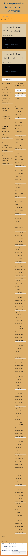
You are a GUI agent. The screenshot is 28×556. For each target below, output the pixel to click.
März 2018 (17, 388)
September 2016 (19, 439)
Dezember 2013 (19, 523)
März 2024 (17, 190)
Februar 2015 (18, 487)
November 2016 (19, 433)
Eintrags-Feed (5, 541)
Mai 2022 (17, 252)
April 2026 (17, 120)
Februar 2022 (18, 261)
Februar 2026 (18, 125)
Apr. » (20, 102)
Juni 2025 (17, 148)
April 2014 (17, 512)
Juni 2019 (17, 351)
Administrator (7, 39)
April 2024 (17, 187)
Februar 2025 (18, 159)
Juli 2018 (17, 379)
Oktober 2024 (18, 170)
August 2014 (18, 501)
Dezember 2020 (19, 300)
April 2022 (17, 255)
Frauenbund (5, 134)
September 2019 (19, 343)
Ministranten (5, 150)
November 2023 (19, 201)
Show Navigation (22, 13)
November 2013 (19, 526)
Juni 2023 (17, 216)
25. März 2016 (8, 42)
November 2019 (19, 337)
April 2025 (17, 153)
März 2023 (17, 224)
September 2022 (19, 241)
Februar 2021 (18, 295)
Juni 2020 (17, 317)
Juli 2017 (17, 410)
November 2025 (19, 134)
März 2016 (17, 456)
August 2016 (18, 441)
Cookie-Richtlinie (15, 550)
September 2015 (19, 473)
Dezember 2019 (19, 334)
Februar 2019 (18, 360)
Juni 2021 (17, 283)
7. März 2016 (7, 68)
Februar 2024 (18, 193)
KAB (3, 140)
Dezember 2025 (19, 131)
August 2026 (18, 108)
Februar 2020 (18, 329)
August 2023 (18, 210)
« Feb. (16, 102)
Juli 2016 (17, 444)
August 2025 (18, 142)
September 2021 (19, 275)
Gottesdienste (5, 137)
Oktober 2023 (18, 204)
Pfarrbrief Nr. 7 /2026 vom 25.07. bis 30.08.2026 (7, 94)
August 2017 (18, 408)
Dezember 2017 (19, 396)
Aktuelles (7, 44)
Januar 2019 (18, 362)
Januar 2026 (18, 128)
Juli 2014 (17, 504)
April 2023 (17, 221)
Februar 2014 (18, 518)
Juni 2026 (17, 114)
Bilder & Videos (6, 131)
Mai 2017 (17, 416)
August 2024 (18, 176)
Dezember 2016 (19, 430)
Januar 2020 (18, 331)
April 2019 (17, 357)
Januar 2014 (18, 521)
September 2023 (19, 207)
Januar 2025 (18, 162)
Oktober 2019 (18, 340)
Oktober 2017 (18, 402)
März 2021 (17, 292)
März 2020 (17, 326)
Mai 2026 (17, 117)
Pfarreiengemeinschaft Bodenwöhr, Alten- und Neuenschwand (14, 7)
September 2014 (19, 498)
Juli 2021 (17, 281)
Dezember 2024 (19, 165)
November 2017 (19, 399)
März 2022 (17, 258)
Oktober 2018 (18, 371)
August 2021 (18, 278)
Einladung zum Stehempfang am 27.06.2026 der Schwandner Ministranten (6, 118)
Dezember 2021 (19, 266)
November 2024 (19, 168)
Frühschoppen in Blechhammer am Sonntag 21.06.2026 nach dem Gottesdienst (7, 108)
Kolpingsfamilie (5, 142)
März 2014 (17, 515)
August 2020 (18, 312)
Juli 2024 (17, 179)
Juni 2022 (17, 250)
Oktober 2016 (18, 436)
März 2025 (17, 156)
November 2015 (19, 467)
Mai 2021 (17, 286)
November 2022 (19, 235)
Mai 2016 (17, 450)
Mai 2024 (17, 185)
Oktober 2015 (18, 470)
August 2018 (18, 377)
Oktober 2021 (18, 272)
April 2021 (17, 289)
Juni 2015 (17, 478)
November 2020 (19, 303)
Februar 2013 (18, 532)
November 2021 (19, 269)
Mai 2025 (17, 151)
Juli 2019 (17, 348)
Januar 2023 (18, 230)
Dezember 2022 (19, 233)
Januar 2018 (18, 393)
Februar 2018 (18, 391)
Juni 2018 (17, 382)
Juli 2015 (17, 475)
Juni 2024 (17, 182)
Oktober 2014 (18, 495)
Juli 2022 (17, 247)
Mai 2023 (17, 218)
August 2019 (18, 346)
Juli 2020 (17, 314)
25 (22, 95)
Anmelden (4, 539)
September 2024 (19, 173)
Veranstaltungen (6, 163)
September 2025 (19, 139)
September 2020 (19, 309)
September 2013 (19, 529)
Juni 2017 (17, 413)
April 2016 (17, 453)
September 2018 (19, 374)
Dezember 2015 (19, 464)
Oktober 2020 (18, 306)
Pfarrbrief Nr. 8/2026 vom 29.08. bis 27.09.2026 (7, 87)
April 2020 (17, 323)
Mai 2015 (17, 481)
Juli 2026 (17, 111)
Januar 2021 (18, 298)
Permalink (7, 47)
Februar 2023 (18, 227)
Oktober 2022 (18, 238)
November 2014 (19, 492)
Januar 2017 (18, 427)
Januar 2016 (18, 461)
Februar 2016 (18, 458)
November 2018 (19, 368)
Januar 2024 (18, 196)
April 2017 (17, 419)
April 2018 (17, 385)
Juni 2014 (17, 506)
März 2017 (17, 422)
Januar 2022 (18, 264)
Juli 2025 (17, 145)
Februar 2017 (18, 425)
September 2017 (19, 405)
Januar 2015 (18, 489)
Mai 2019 (17, 354)
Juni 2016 (17, 447)
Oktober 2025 (18, 137)
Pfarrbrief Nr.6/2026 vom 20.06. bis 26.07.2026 (7, 100)
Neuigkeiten (11, 44)
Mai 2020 (17, 320)
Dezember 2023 (19, 199)
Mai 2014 (17, 509)
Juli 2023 (17, 213)
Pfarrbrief (16, 44)
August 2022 (18, 244)
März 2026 (17, 122)
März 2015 (17, 484)
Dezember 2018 (19, 365)
